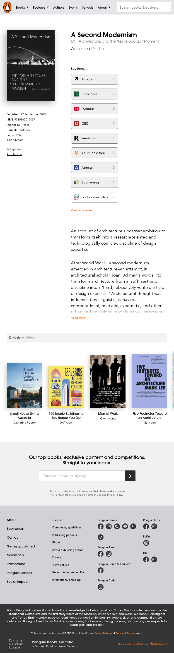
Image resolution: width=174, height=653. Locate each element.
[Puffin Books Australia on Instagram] (146, 543)
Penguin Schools (19, 573)
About (11, 520)
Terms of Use (93, 494)
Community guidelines (66, 527)
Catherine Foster (24, 422)
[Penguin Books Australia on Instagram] (109, 526)
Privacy (56, 557)
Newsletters (15, 555)
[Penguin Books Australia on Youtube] (125, 526)
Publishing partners (64, 535)
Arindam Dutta (87, 48)
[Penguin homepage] (7, 7)
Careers (57, 520)
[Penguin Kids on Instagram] (154, 526)
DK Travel (66, 422)
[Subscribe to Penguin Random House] (130, 475)
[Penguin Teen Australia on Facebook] (101, 554)
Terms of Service (125, 633)
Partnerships (16, 564)
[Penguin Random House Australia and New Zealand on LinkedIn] (133, 526)
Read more (78, 317)
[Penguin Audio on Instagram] (101, 587)
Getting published (21, 546)
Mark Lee (149, 422)
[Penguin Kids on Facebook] (146, 526)
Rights (56, 542)
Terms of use (60, 565)
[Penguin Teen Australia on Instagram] (109, 554)
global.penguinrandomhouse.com (142, 643)
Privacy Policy (114, 494)
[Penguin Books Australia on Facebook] (101, 526)
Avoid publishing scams (67, 550)
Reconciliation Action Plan (68, 572)
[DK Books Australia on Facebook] (146, 559)
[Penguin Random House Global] (19, 643)
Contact (13, 537)
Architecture (14, 154)
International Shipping (66, 580)
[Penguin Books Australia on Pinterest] (117, 526)
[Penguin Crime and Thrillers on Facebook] (101, 570)
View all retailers (81, 210)
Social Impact (18, 582)
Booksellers (15, 529)
